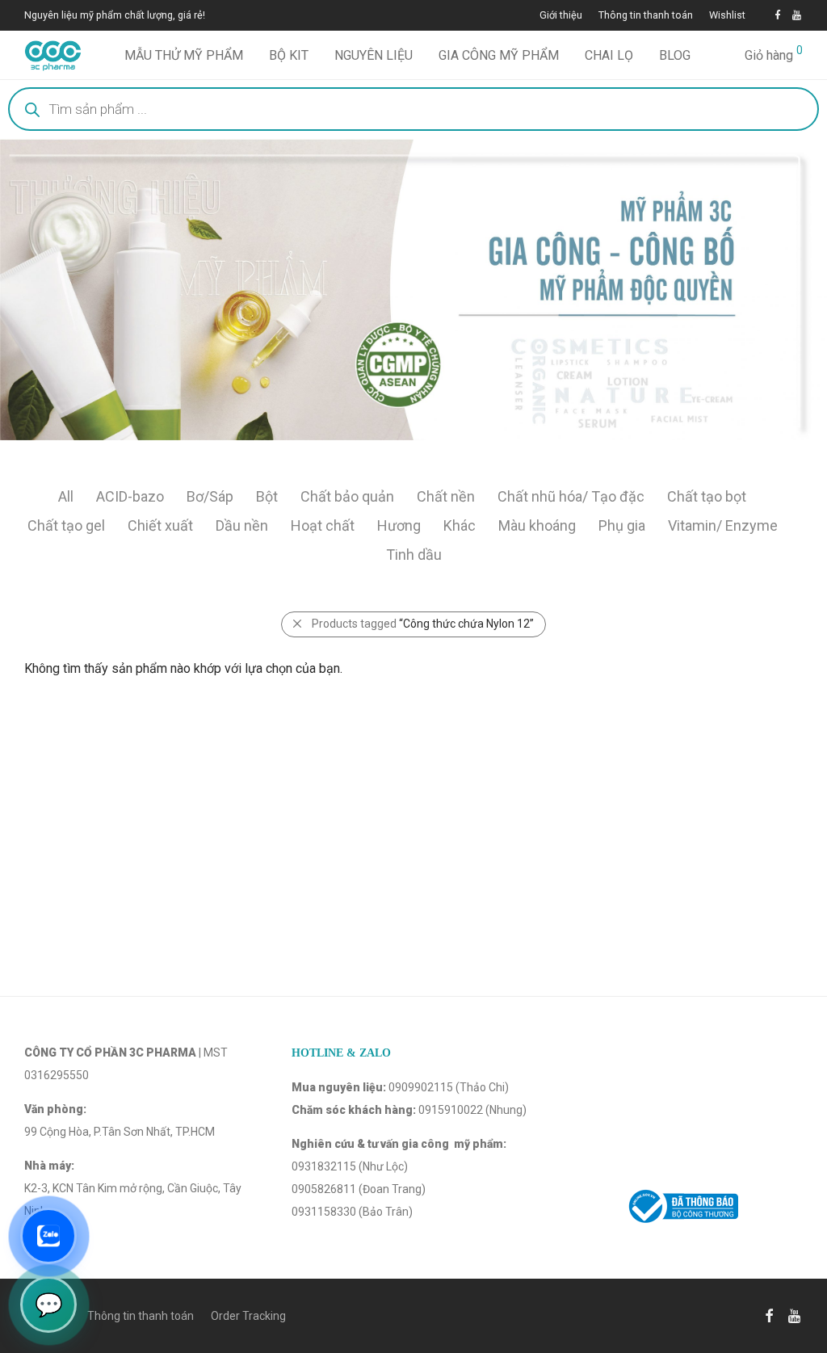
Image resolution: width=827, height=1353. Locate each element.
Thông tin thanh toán (645, 16)
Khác (459, 525)
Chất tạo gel (66, 525)
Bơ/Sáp (210, 496)
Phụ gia (621, 525)
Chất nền (446, 496)
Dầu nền (242, 525)
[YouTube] (797, 15)
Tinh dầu (414, 554)
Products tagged (423, 623)
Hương (399, 525)
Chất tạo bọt (706, 496)
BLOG (675, 55)
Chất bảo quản (347, 496)
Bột (267, 496)
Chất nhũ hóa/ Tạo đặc (570, 496)
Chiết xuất (160, 525)
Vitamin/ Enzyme (723, 525)
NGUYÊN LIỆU (373, 55)
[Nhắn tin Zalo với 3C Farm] (48, 1236)
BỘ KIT (289, 55)
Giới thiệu (560, 16)
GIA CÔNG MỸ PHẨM (499, 55)
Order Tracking (248, 1315)
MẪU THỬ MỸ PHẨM (183, 55)
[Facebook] (777, 15)
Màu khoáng (537, 525)
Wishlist (727, 16)
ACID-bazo (130, 496)
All (65, 496)
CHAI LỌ (609, 55)
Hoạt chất (323, 525)
